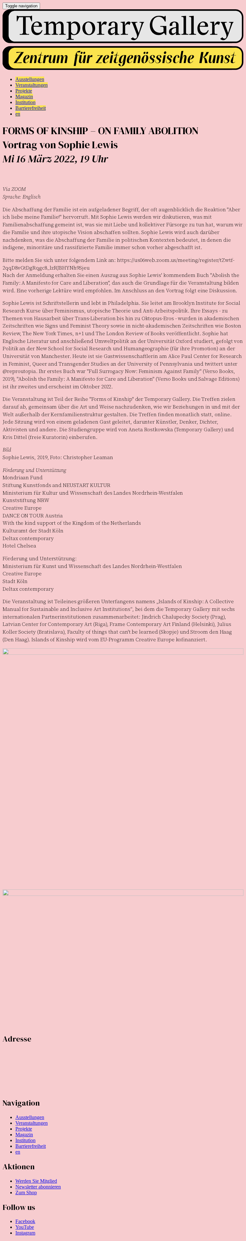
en (17, 1152)
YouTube (24, 1227)
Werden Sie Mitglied (36, 1181)
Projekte (23, 1129)
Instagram (25, 1233)
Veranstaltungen (31, 1123)
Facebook (25, 1221)
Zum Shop (26, 1192)
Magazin (24, 1134)
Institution (25, 1140)
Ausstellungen (29, 1117)
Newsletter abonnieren (38, 1186)
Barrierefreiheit (30, 1146)
